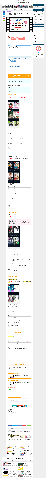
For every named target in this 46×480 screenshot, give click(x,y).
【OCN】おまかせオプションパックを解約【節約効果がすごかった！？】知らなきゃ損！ (38, 20)
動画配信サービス (9, 11)
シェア (4, 12)
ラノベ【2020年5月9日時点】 (13, 62)
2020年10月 (35, 32)
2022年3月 (35, 29)
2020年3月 (35, 41)
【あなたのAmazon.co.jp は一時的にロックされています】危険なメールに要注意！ (21, 460)
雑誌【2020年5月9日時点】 (13, 60)
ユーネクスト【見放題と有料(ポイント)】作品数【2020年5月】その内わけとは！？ (14, 458)
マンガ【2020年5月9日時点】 (13, 61)
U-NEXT (29, 367)
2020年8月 (35, 35)
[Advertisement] (19, 71)
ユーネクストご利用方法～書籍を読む (14, 66)
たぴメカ (13, 430)
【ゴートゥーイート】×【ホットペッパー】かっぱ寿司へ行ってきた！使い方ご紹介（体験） (38, 17)
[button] (3, 6)
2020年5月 (35, 38)
